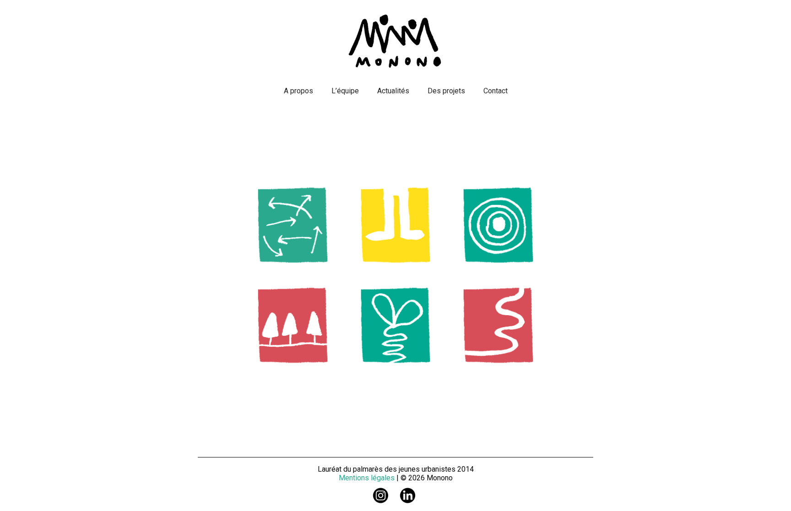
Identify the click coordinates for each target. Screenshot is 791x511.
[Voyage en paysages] (395, 327)
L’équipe (345, 90)
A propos (298, 90)
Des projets (446, 90)
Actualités (393, 90)
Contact (495, 90)
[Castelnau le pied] (395, 226)
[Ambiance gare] (292, 327)
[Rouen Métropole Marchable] (292, 226)
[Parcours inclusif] (498, 327)
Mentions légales (367, 477)
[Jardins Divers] (498, 226)
